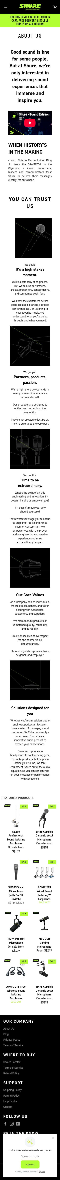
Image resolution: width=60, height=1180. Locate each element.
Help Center (10, 1101)
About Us (8, 1028)
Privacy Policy (11, 1039)
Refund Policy (11, 1073)
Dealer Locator (11, 1062)
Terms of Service (13, 1045)
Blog (6, 1034)
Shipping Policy (12, 1090)
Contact (7, 1107)
